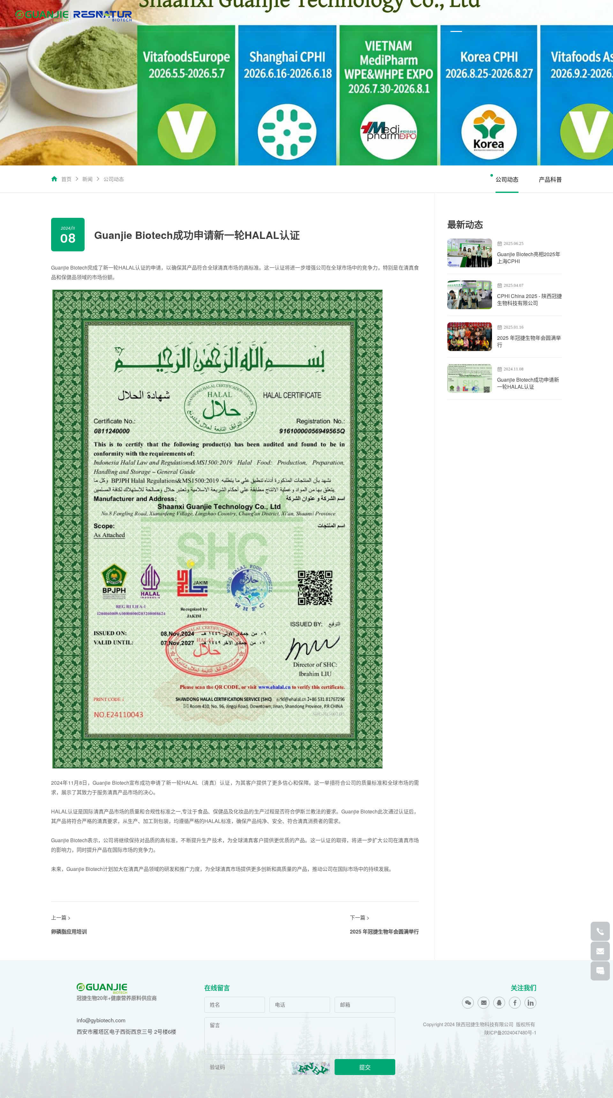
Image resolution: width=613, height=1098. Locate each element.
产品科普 (550, 179)
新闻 (456, 16)
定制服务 (416, 16)
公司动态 (113, 179)
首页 (252, 16)
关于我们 (291, 16)
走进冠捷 (496, 16)
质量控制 (337, 16)
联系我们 (541, 16)
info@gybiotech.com (101, 1020)
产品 (377, 16)
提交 (365, 1067)
